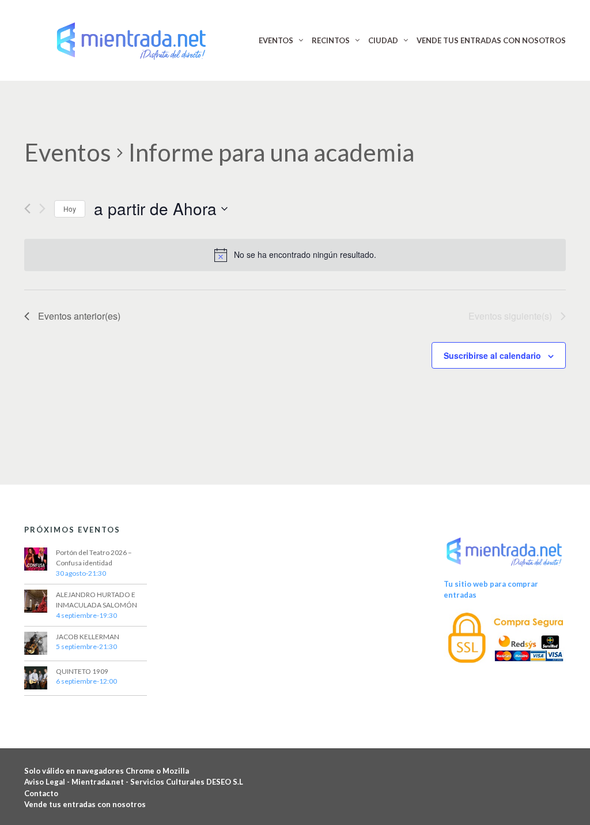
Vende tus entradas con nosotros (85, 804)
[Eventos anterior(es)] (27, 208)
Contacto (41, 793)
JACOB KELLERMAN (87, 636)
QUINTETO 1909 (82, 671)
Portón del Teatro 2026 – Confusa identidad (94, 557)
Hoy (69, 208)
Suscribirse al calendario (492, 355)
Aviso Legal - (47, 781)
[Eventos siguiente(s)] (42, 208)
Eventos (67, 152)
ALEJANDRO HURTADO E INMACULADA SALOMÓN (96, 599)
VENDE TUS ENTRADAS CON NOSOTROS (491, 40)
